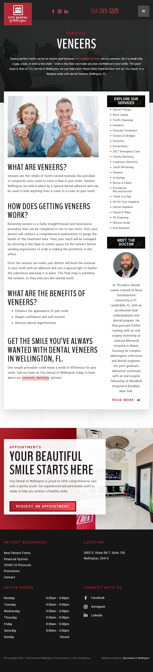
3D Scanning (120, 217)
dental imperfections (87, 59)
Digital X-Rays (122, 212)
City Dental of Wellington (57, 373)
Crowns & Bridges (124, 136)
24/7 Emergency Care (126, 151)
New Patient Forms (17, 553)
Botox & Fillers (122, 183)
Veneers (118, 172)
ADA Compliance (81, 658)
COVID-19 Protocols (17, 565)
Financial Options (16, 559)
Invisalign (119, 178)
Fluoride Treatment (125, 130)
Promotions (12, 571)
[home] (18, 14)
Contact (9, 577)
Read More (123, 400)
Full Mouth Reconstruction (122, 189)
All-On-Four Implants (126, 202)
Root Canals (120, 115)
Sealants (118, 125)
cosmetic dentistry (35, 378)
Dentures (118, 141)
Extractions (120, 146)
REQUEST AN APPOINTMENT (43, 506)
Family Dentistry (123, 157)
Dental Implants (123, 207)
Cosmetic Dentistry (125, 162)
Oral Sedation (121, 228)
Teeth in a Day (122, 197)
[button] (143, 11)
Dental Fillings (122, 110)
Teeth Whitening (123, 167)
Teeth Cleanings (123, 120)
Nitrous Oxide (121, 223)
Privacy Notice (62, 658)
